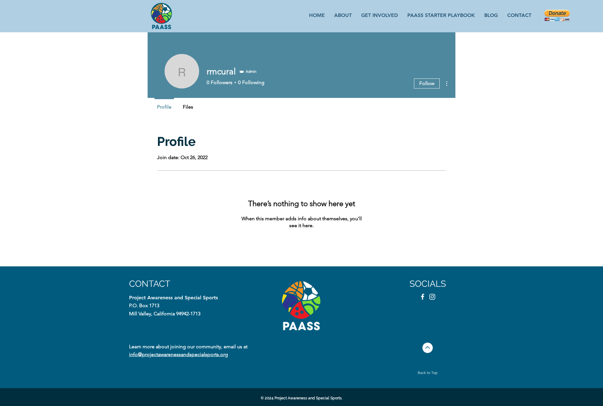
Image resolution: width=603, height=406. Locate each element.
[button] (379, 15)
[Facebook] (422, 297)
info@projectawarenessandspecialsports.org (178, 354)
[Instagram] (432, 297)
